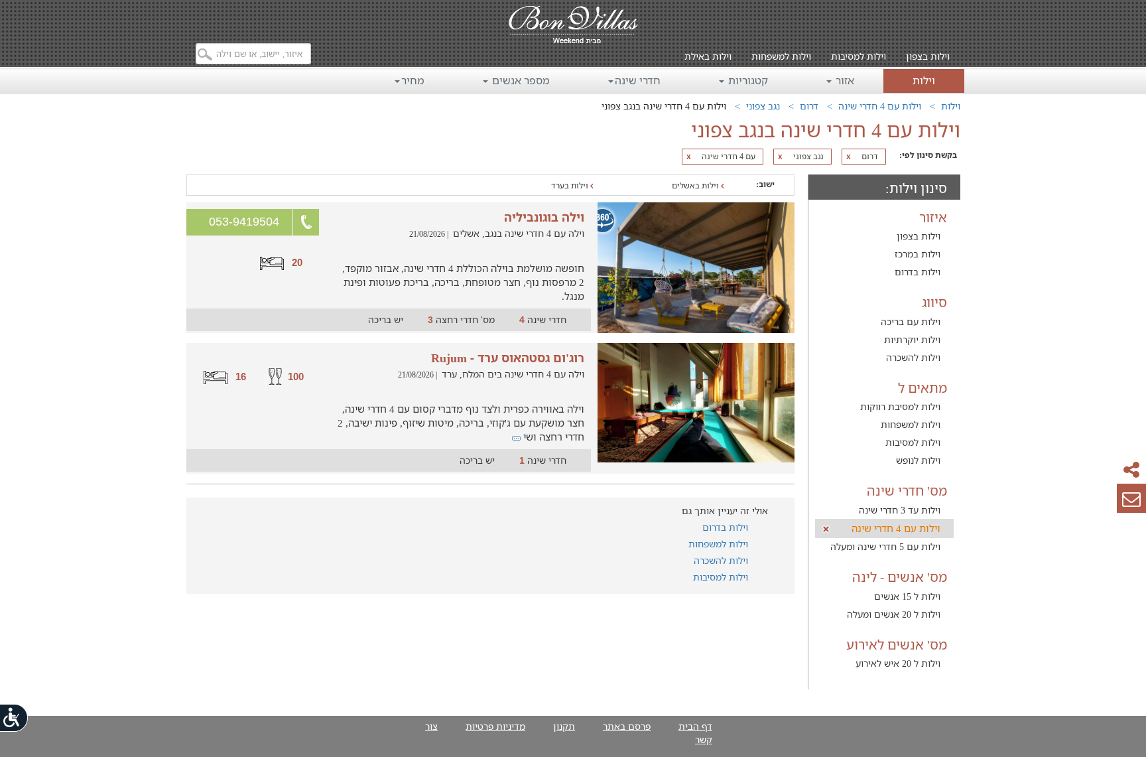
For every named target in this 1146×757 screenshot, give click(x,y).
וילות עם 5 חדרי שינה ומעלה (885, 546)
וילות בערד (570, 185)
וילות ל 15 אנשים (907, 596)
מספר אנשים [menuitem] (519, 80)
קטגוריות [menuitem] (747, 80)
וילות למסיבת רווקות (900, 406)
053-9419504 (244, 221)
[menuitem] (928, 46)
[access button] (14, 717)
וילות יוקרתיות (912, 339)
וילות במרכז (917, 253)
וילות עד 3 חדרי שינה (899, 510)
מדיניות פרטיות (495, 726)
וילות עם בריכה (910, 321)
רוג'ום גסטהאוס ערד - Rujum (507, 358)
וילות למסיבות (858, 56)
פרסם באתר (627, 726)
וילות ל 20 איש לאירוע (898, 663)
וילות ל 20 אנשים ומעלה (893, 614)
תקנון (564, 726)
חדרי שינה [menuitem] (638, 80)
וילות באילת (708, 56)
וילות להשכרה (913, 357)
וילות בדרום (917, 271)
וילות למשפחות (781, 56)
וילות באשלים (696, 185)
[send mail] (1131, 498)
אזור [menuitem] (843, 80)
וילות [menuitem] (924, 80)
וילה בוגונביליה (544, 217)
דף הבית (695, 726)
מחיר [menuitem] (412, 80)
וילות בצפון (928, 56)
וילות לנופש (918, 460)
